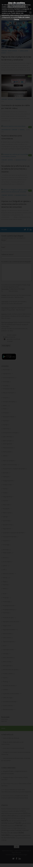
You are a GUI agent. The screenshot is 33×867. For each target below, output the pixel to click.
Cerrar (16, 19)
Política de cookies (24, 17)
